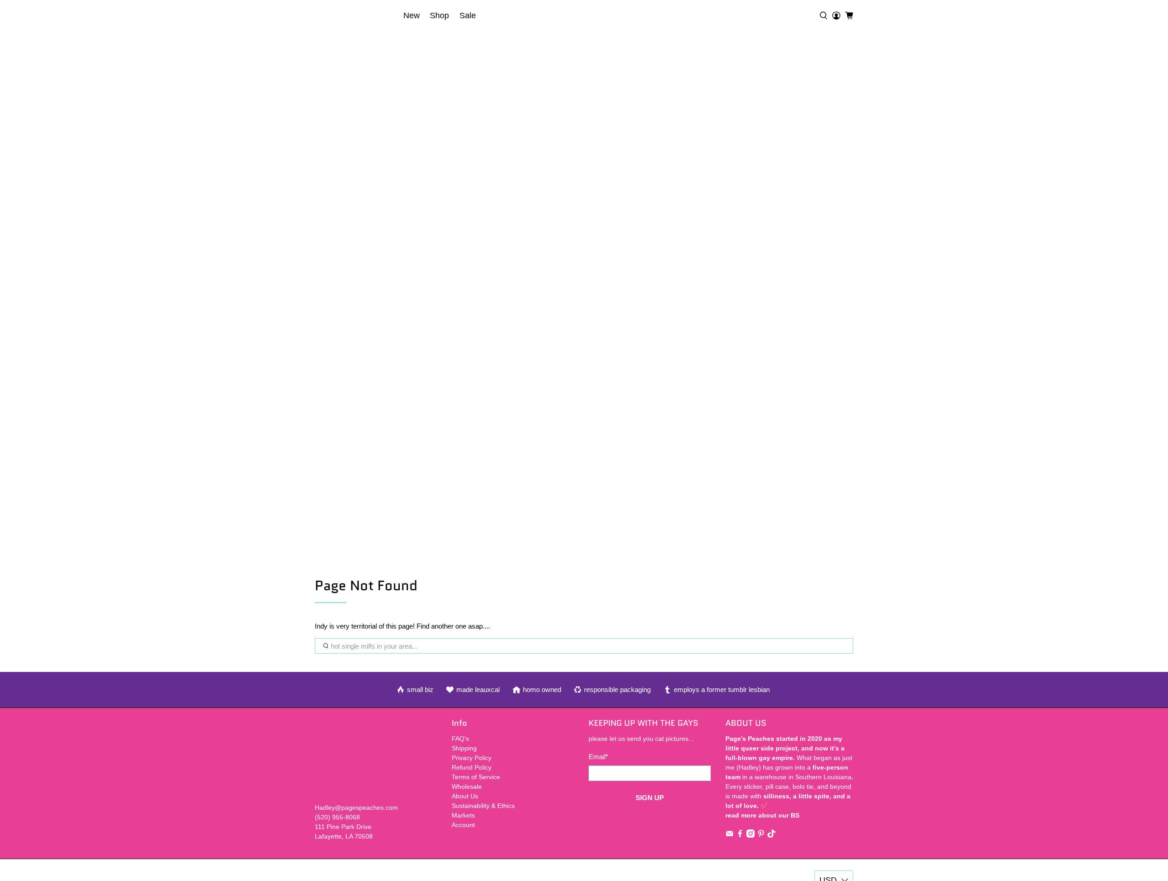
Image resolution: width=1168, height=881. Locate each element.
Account (463, 825)
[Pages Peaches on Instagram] (750, 835)
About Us (465, 796)
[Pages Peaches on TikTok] (771, 835)
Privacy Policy (471, 757)
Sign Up (650, 798)
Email (598, 756)
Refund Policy (471, 767)
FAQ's (460, 738)
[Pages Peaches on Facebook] (740, 835)
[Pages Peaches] (356, 15)
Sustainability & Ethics (483, 805)
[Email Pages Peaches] (729, 835)
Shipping (464, 748)
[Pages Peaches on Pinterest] (761, 835)
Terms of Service (476, 777)
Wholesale (467, 786)
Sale (467, 15)
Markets (463, 815)
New (411, 15)
